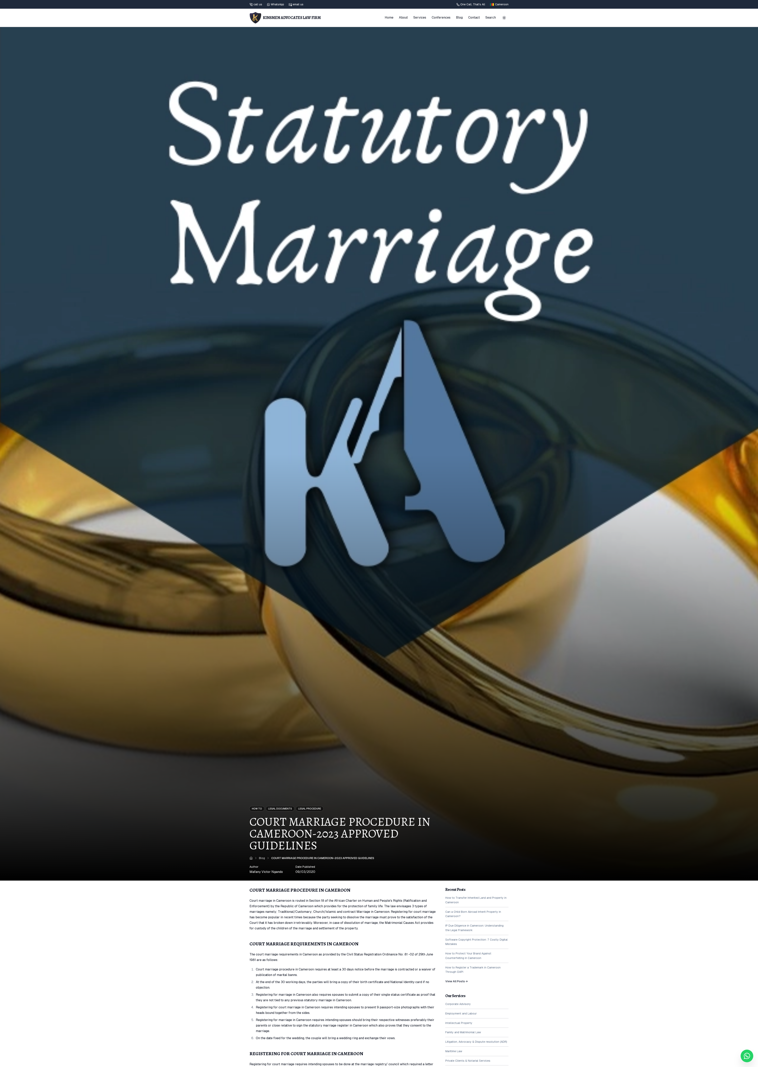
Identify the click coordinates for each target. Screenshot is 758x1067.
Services (419, 17)
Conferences (441, 17)
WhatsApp (277, 4)
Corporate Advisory (458, 1004)
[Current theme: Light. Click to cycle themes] (504, 17)
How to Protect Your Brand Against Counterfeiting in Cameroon (468, 956)
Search (490, 17)
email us (298, 4)
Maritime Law (453, 1051)
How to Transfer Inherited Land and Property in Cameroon (476, 900)
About (403, 17)
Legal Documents (280, 808)
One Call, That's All (472, 4)
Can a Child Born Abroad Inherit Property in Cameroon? (473, 914)
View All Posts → (456, 981)
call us (257, 4)
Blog (459, 17)
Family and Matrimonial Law (463, 1032)
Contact (474, 17)
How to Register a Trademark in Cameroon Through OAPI (473, 970)
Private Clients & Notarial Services (467, 1060)
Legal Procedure (309, 808)
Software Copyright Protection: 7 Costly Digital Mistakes (476, 942)
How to (257, 808)
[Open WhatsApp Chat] (747, 1056)
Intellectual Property (458, 1023)
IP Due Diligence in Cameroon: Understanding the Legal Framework (474, 928)
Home (389, 17)
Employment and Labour (461, 1013)
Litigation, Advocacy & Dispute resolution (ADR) (476, 1041)
